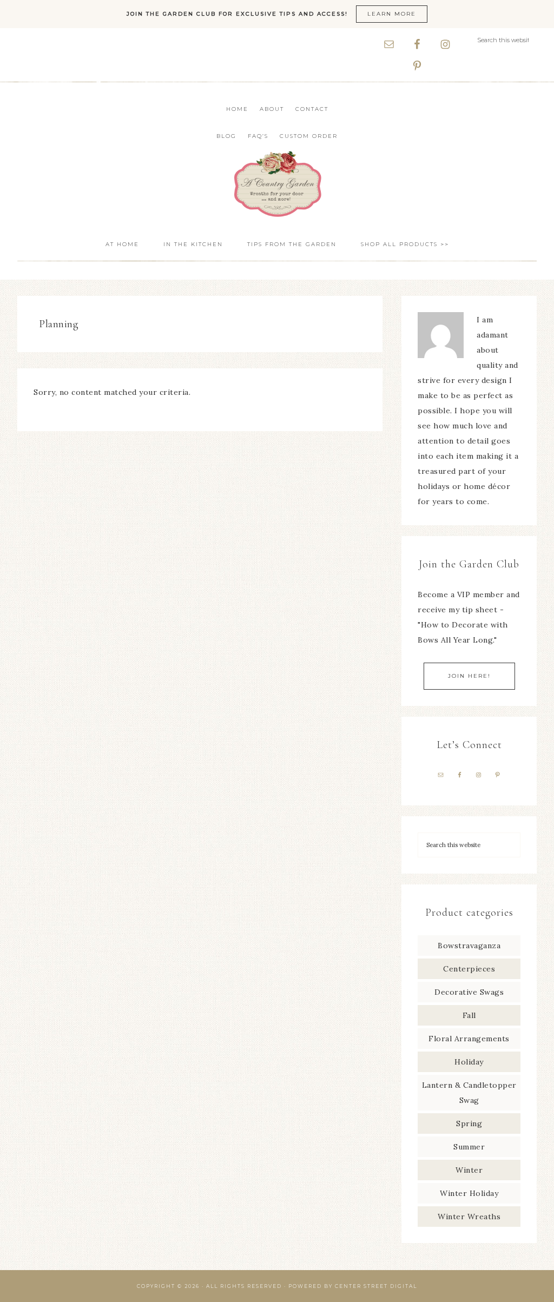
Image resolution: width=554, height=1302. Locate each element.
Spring (469, 1123)
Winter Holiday (469, 1193)
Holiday (469, 1062)
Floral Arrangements (469, 1038)
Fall (469, 1015)
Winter (469, 1170)
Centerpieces (469, 969)
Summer (469, 1147)
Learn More (391, 13)
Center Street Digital (376, 1286)
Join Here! (469, 675)
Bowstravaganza (469, 945)
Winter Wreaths (469, 1216)
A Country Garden (277, 183)
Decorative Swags (469, 992)
